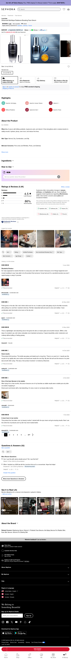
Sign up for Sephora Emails (10, 611)
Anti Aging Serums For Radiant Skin (54, 530)
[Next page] (32, 434)
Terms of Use (13, 642)
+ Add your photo (6, 494)
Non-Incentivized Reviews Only (44, 252)
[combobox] (39, 9)
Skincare (3, 15)
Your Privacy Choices (36, 642)
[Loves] (64, 9)
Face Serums (18, 15)
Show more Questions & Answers (13, 479)
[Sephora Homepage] (8, 9)
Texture (30, 25)
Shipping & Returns (8, 88)
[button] (29, 30)
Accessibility (21, 642)
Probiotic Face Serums (37, 530)
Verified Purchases (28, 252)
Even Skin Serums (6, 532)
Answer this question (9, 473)
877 (29, 435)
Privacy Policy (5, 642)
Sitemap (28, 642)
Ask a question (16, 23)
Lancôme (4, 18)
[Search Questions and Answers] (3, 451)
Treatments (10, 15)
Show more (4, 152)
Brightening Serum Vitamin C (21, 530)
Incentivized (12, 245)
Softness (25, 25)
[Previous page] (2, 434)
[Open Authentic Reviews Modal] (18, 222)
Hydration (19, 25)
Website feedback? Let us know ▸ (35, 539)
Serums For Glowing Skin (20, 532)
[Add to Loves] (68, 66)
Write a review (65, 187)
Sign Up (28, 616)
